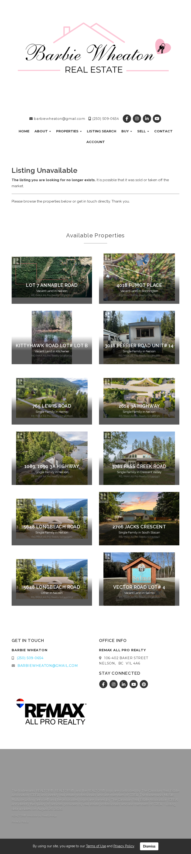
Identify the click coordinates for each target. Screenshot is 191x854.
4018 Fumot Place (139, 285)
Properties (67, 131)
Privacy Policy (20, 821)
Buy (125, 131)
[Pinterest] (143, 684)
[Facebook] (127, 119)
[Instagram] (137, 119)
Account (95, 142)
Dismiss (149, 846)
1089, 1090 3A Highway (51, 466)
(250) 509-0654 (105, 119)
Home (24, 131)
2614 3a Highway (139, 406)
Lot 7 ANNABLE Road (52, 285)
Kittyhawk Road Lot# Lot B (52, 345)
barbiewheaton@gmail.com (59, 119)
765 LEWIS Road (51, 406)
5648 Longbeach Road (52, 527)
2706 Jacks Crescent (139, 527)
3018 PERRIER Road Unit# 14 (139, 345)
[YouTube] (156, 119)
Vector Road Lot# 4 (139, 587)
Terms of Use (96, 846)
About (41, 131)
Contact (163, 131)
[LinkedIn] (147, 119)
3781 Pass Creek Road (139, 466)
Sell (142, 131)
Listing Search (101, 131)
